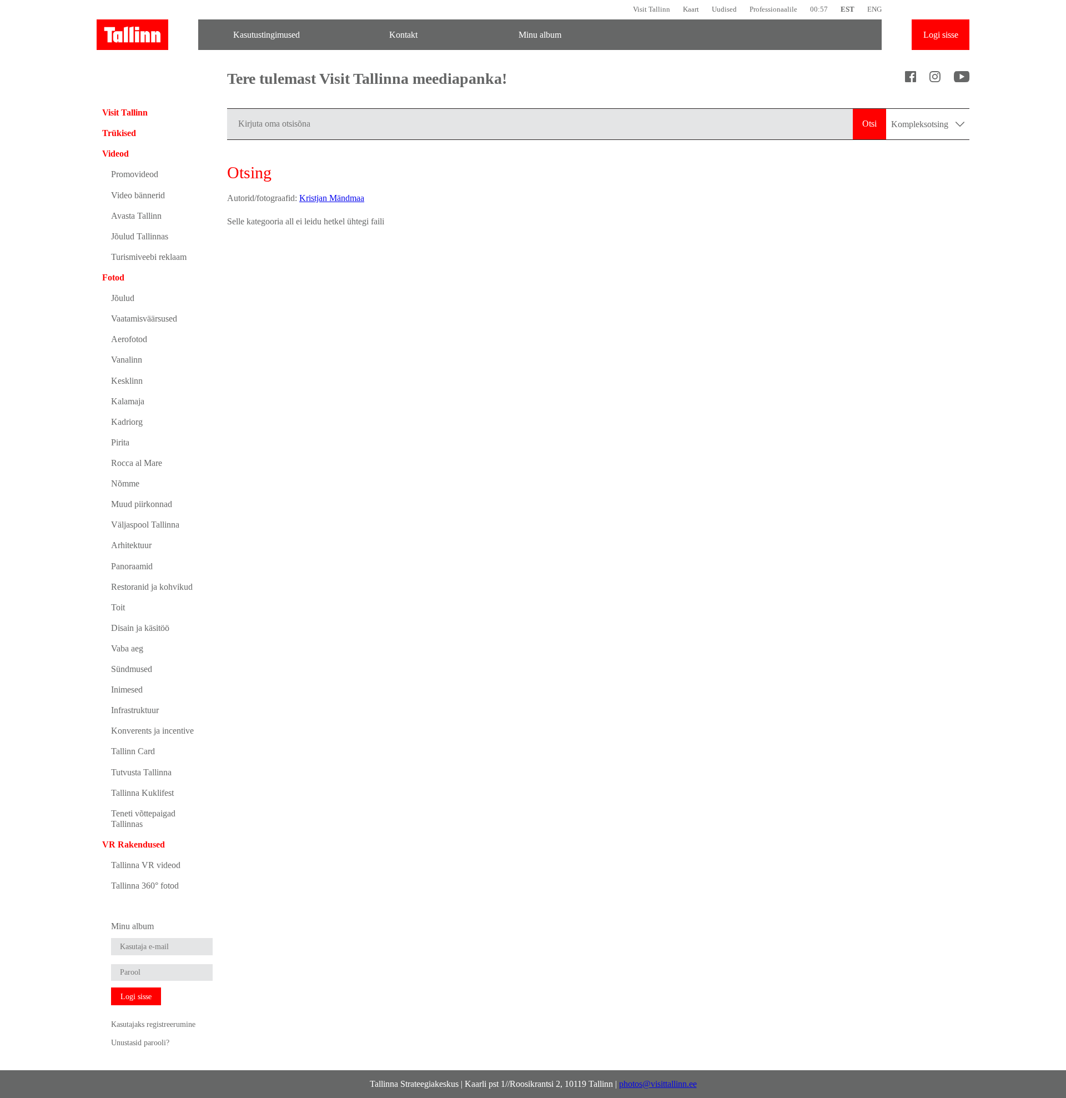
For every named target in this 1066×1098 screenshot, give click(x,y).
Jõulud (122, 298)
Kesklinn (127, 380)
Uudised (724, 9)
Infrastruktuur (135, 710)
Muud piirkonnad (141, 504)
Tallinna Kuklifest (142, 793)
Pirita (120, 442)
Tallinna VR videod (145, 865)
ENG (874, 9)
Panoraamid (132, 566)
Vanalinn (126, 359)
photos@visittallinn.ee (658, 1084)
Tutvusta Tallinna (141, 772)
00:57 (819, 9)
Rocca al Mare (136, 463)
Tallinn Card (133, 751)
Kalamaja (127, 401)
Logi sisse (940, 34)
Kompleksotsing (921, 124)
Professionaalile (773, 9)
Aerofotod (129, 339)
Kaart (691, 9)
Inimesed (127, 689)
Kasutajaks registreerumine (153, 1024)
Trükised (119, 133)
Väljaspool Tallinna (145, 524)
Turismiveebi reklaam (149, 257)
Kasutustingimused (266, 34)
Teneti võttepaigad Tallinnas (143, 819)
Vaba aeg (127, 648)
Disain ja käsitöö (140, 628)
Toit (118, 607)
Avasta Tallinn (136, 215)
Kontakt (403, 34)
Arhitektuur (131, 545)
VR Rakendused (133, 844)
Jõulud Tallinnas (139, 236)
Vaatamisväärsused (144, 318)
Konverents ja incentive (152, 730)
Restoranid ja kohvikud (152, 586)
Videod (115, 153)
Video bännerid (138, 195)
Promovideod (134, 174)
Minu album (540, 34)
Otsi (869, 123)
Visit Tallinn (651, 9)
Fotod (113, 277)
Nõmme (125, 483)
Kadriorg (127, 422)
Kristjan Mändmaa (331, 198)
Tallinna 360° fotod (145, 885)
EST (847, 9)
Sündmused (131, 669)
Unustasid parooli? (140, 1042)
